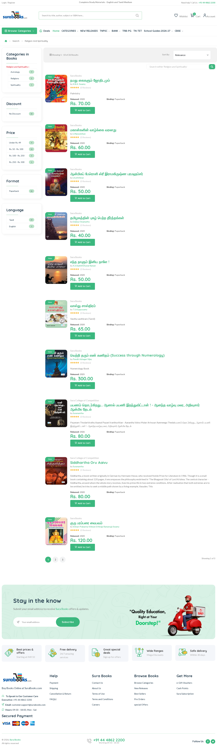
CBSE (178, 30)
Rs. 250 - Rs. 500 (16, 162)
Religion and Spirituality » (17, 67)
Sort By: (166, 54)
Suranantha (78, 413)
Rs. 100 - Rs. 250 (16, 155)
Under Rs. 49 (15, 142)
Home (56, 30)
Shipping (54, 688)
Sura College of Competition (84, 400)
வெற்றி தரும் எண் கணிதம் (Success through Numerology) (117, 355)
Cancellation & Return (60, 693)
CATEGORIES (69, 30)
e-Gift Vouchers (184, 682)
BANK (115, 30)
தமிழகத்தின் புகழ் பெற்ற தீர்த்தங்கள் (97, 218)
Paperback (14, 191)
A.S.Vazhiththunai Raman (84, 265)
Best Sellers (140, 693)
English (12, 226)
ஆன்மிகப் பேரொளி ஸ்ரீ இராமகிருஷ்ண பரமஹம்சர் (106, 174)
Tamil (11, 220)
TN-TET (137, 30)
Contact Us (97, 682)
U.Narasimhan (79, 133)
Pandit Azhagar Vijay (82, 359)
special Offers (141, 704)
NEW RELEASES (89, 30)
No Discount (15, 113)
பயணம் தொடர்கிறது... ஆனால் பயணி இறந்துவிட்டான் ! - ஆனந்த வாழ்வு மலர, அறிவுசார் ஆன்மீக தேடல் (135, 407)
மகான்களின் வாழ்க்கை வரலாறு (93, 130)
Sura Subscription (185, 693)
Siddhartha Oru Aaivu (89, 462)
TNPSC (104, 30)
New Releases (141, 688)
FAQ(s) (53, 699)
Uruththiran (78, 177)
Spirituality (16, 85)
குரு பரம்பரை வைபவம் (86, 523)
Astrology (15, 72)
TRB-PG (126, 30)
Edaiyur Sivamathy (81, 221)
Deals (46, 30)
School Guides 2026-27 (157, 30)
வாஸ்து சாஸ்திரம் (83, 305)
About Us (96, 688)
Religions (15, 78)
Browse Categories (143, 682)
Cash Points (182, 688)
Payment (54, 682)
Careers (96, 704)
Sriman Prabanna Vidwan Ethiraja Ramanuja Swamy (96, 526)
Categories (19, 30)
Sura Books (76, 75)
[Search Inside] (212, 66)
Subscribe (68, 622)
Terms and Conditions (102, 699)
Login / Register (8, 3)
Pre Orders (139, 699)
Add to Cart (84, 110)
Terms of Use (98, 693)
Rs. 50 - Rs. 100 (16, 149)
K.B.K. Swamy (79, 84)
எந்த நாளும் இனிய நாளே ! (89, 262)
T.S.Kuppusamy (80, 309)
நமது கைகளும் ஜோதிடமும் (90, 80)
